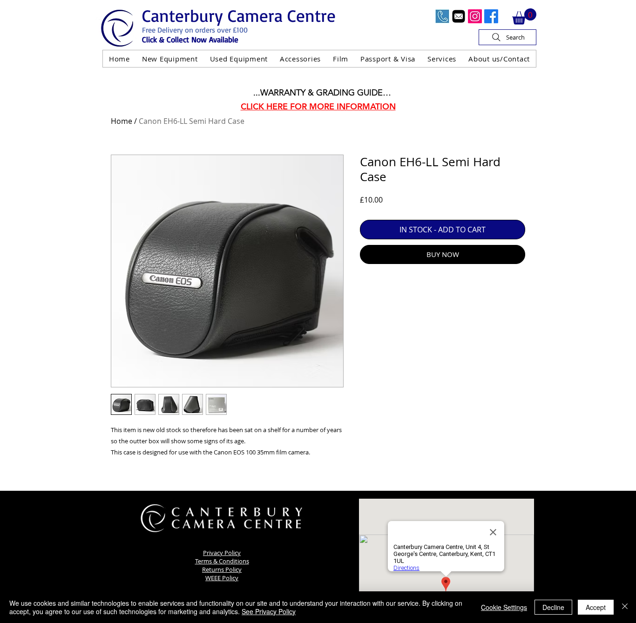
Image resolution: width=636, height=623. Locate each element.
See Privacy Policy (269, 611)
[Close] (624, 607)
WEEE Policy (221, 578)
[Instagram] (475, 16)
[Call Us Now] (442, 16)
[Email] (459, 16)
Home (121, 121)
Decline (553, 607)
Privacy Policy (222, 553)
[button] (524, 16)
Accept (596, 607)
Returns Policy (222, 569)
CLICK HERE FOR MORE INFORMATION (318, 106)
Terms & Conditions (222, 561)
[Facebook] (491, 16)
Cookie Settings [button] (504, 607)
